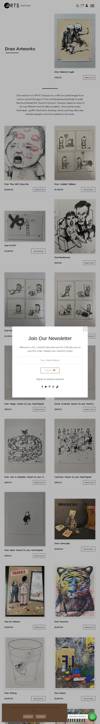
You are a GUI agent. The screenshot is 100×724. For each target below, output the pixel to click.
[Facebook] (42, 386)
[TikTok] (57, 386)
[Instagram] (53, 386)
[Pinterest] (49, 386)
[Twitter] (46, 386)
